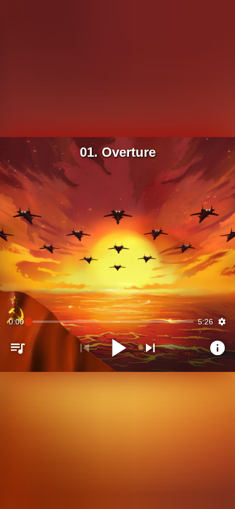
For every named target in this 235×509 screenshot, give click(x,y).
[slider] (110, 321)
